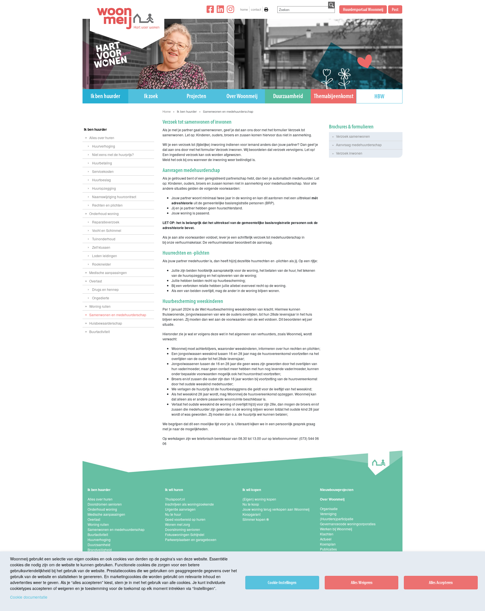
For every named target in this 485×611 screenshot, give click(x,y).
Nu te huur (173, 514)
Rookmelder (101, 264)
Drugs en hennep (105, 289)
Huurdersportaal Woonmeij (363, 9)
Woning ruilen (100, 306)
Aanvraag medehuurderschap (359, 144)
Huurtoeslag (101, 179)
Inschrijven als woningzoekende (189, 504)
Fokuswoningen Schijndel (184, 534)
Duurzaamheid (288, 96)
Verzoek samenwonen (353, 136)
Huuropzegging (104, 188)
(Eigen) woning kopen (259, 499)
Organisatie (329, 508)
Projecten (196, 96)
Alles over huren (101, 137)
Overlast (95, 281)
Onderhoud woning (104, 213)
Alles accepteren (441, 582)
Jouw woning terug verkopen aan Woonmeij (275, 509)
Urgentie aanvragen (180, 509)
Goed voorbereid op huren (185, 519)
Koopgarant (251, 514)
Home (167, 111)
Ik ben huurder (105, 96)
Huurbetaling (102, 162)
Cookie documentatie (28, 597)
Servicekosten (103, 171)
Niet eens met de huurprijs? (113, 154)
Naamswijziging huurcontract (114, 196)
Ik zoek (151, 96)
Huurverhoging (103, 146)
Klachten (326, 533)
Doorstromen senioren (105, 504)
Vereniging (328, 513)
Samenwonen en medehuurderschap (117, 314)
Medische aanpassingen (108, 272)
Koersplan (328, 544)
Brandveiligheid (100, 549)
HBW (379, 96)
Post (395, 9)
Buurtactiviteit (99, 331)
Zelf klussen (101, 247)
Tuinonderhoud (103, 238)
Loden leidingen (104, 255)
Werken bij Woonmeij (336, 528)
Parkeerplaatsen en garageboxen (190, 539)
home (244, 9)
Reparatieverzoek (105, 221)
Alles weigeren (361, 582)
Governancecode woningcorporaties (348, 523)
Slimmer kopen (255, 519)
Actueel (325, 539)
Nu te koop (250, 504)
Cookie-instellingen (282, 582)
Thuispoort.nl (175, 499)
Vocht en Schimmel (106, 230)
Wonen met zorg (177, 524)
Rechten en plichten (107, 205)
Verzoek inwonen (349, 153)
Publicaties (328, 549)
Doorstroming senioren (182, 529)
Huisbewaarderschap (105, 323)
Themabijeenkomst (333, 96)
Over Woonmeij (242, 96)
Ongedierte (100, 297)
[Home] (124, 33)
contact (256, 9)
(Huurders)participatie (336, 518)
